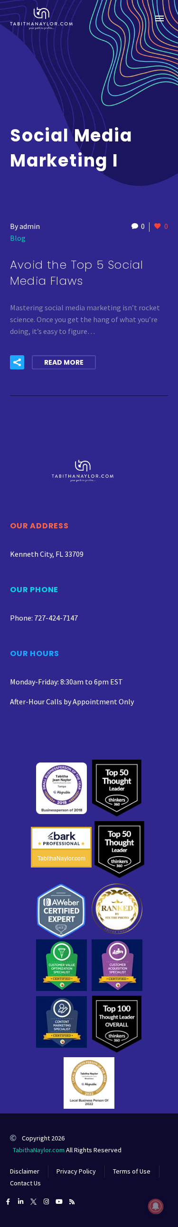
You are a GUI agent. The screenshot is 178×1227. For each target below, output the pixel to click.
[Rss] (72, 1202)
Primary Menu (159, 18)
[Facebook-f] (8, 1202)
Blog (18, 238)
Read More (64, 362)
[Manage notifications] (155, 1206)
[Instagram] (46, 1202)
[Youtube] (59, 1202)
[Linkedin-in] (21, 1202)
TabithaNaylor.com (39, 1150)
